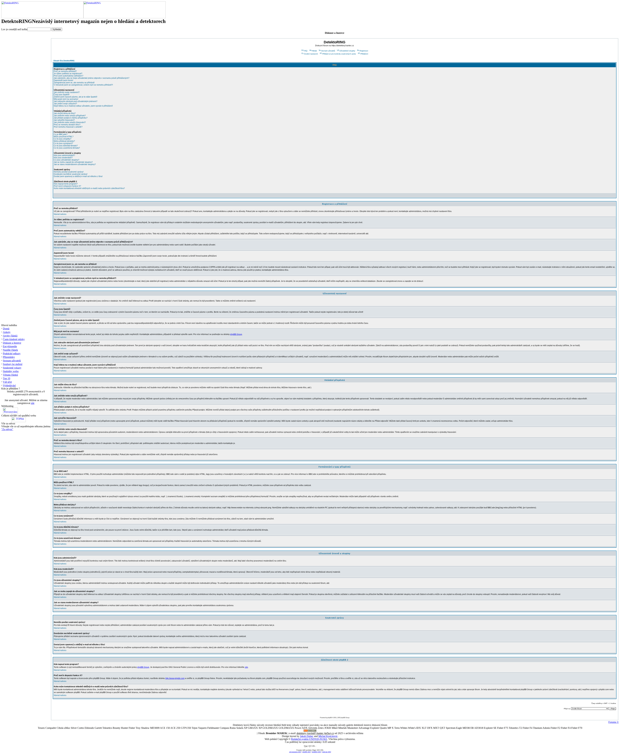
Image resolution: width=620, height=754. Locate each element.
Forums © (613, 722)
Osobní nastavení (311, 54)
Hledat (314, 51)
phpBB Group (236, 334)
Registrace (364, 51)
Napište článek (10, 350)
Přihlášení (364, 54)
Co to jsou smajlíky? (62, 139)
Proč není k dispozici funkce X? (67, 186)
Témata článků (10, 374)
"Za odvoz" (7, 429)
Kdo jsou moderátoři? (63, 157)
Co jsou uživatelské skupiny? (66, 160)
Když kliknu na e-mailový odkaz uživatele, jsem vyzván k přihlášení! (83, 106)
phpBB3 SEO (316, 752)
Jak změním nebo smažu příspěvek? (70, 115)
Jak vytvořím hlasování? (64, 120)
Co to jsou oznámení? (63, 143)
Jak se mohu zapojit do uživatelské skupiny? (73, 162)
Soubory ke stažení (12, 364)
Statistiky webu (11, 371)
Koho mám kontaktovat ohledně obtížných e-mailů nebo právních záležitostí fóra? (89, 188)
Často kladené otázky (14, 339)
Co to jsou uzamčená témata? (67, 148)
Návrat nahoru (60, 214)
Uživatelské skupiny (347, 51)
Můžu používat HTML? (63, 136)
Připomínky (9, 357)
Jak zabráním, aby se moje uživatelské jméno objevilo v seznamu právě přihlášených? (91, 78)
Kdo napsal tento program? (66, 184)
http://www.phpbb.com (175, 678)
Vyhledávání (9, 385)
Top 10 (6, 378)
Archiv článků (10, 335)
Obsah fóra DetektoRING (64, 61)
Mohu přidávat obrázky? (64, 141)
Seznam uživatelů (12, 360)
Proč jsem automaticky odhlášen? (68, 76)
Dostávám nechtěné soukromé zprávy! (70, 174)
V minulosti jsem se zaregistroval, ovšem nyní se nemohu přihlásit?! (83, 85)
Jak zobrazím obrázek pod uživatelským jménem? (75, 101)
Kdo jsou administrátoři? (64, 155)
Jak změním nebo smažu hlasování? (70, 122)
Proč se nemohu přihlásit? (65, 71)
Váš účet (7, 382)
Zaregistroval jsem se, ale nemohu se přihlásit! (74, 82)
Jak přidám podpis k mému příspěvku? (71, 118)
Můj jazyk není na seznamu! (66, 99)
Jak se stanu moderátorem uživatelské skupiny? (75, 164)
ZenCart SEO (326, 752)
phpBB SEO (306, 752)
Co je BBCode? (60, 134)
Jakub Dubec (306, 736)
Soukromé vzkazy (12, 367)
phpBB (329, 717)
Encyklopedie (10, 346)
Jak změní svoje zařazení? (65, 103)
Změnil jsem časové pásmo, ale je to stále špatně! (75, 97)
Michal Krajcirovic (328, 736)
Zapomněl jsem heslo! (63, 80)
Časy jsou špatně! (61, 94)
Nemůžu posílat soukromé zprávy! (68, 172)
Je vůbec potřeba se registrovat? (68, 73)
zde (32, 403)
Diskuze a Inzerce (12, 342)
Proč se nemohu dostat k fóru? (67, 125)
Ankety (6, 332)
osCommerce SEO (295, 752)
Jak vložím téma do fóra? (65, 113)
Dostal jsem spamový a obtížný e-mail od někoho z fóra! (78, 176)
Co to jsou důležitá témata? (66, 146)
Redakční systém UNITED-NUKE (309, 739)
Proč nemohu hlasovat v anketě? (68, 127)
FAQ (305, 51)
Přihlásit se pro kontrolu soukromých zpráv (339, 54)
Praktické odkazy (12, 353)
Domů (6, 328)
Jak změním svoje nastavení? (67, 92)
